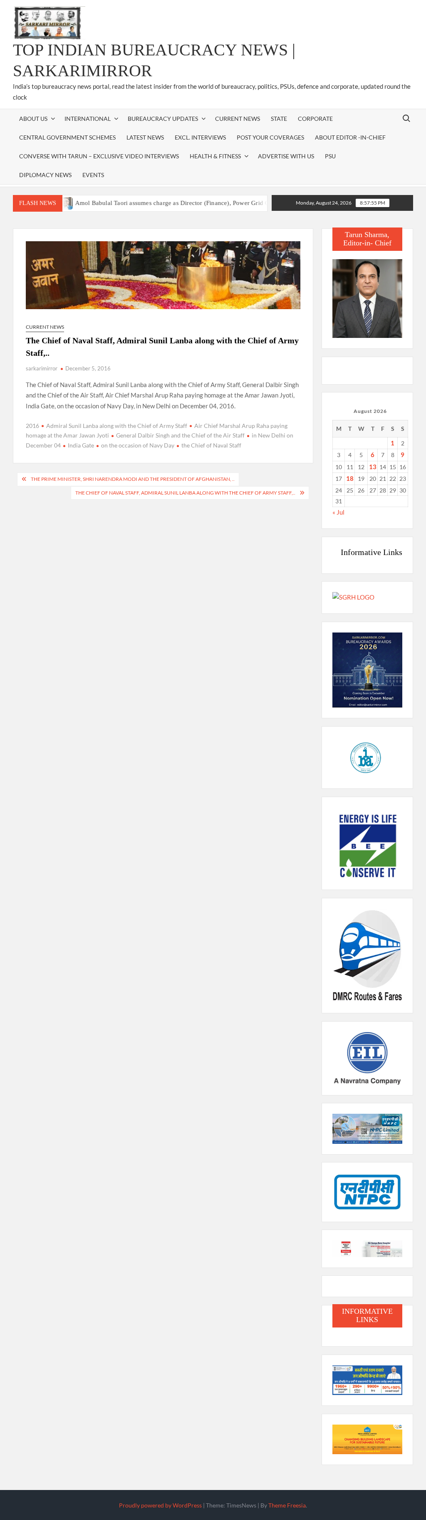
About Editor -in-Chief (350, 137)
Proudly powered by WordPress (160, 1505)
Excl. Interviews (200, 137)
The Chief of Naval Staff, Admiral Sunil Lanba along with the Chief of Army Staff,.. (185, 493)
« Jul (338, 512)
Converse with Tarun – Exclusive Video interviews (99, 156)
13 (372, 466)
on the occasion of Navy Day (137, 445)
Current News (237, 118)
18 (350, 478)
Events (93, 174)
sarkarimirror (41, 368)
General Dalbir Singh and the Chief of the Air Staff (180, 435)
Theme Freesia (287, 1505)
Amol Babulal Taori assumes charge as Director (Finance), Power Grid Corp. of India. (167, 203)
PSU (330, 156)
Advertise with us (286, 156)
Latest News (145, 137)
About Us (33, 118)
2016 (32, 425)
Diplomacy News (45, 174)
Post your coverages (270, 137)
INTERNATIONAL (87, 118)
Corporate (315, 118)
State (279, 118)
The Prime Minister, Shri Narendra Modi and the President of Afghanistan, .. (133, 479)
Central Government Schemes (67, 137)
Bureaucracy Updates (163, 118)
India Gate (81, 445)
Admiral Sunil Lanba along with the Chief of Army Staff (116, 425)
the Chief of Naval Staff (211, 445)
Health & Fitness (215, 156)
